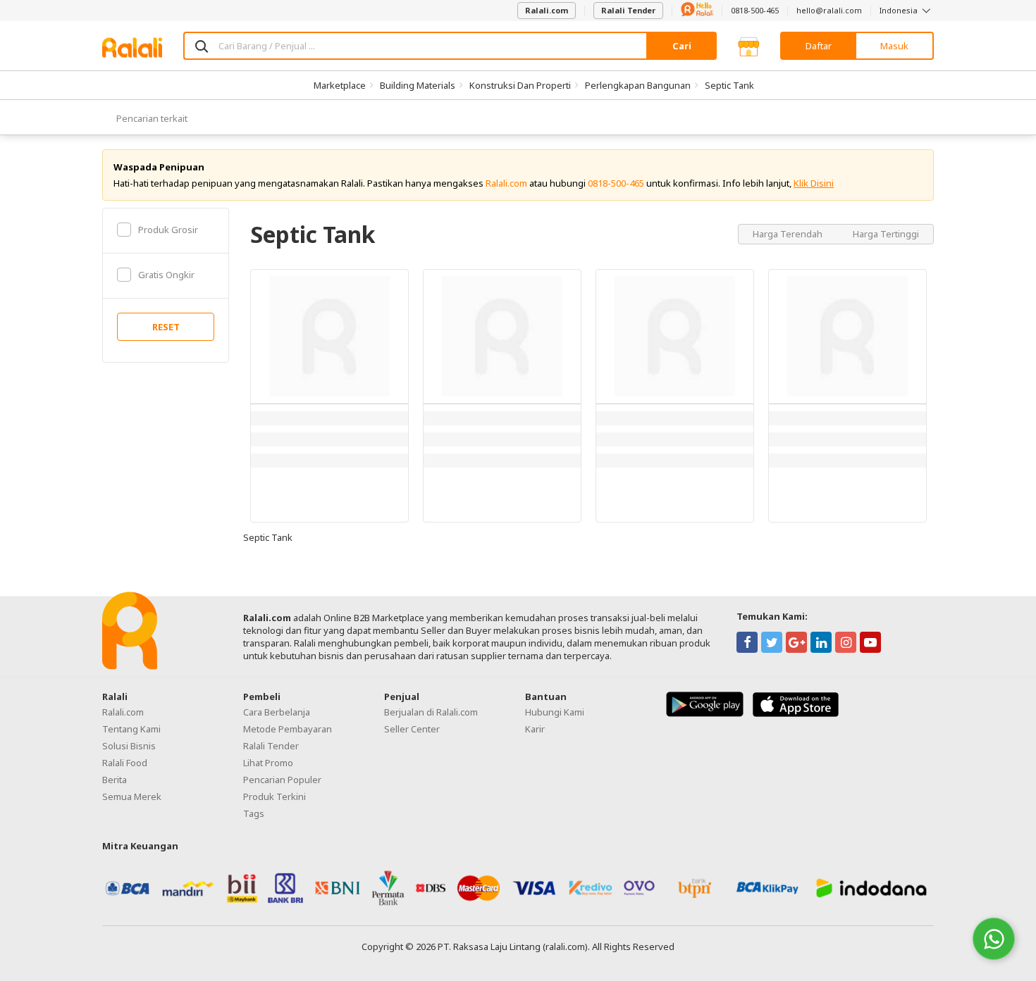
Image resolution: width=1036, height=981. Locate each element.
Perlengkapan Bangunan (638, 85)
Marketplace (340, 85)
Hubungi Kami (554, 712)
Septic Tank (729, 85)
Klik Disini (814, 183)
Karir (535, 729)
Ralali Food (124, 762)
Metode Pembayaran (287, 729)
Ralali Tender (628, 10)
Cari (681, 45)
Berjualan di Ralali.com (431, 712)
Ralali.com (546, 10)
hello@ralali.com (829, 10)
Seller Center (412, 729)
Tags (253, 813)
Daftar (819, 45)
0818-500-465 (755, 10)
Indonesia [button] (900, 10)
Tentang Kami (131, 729)
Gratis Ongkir (166, 274)
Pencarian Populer (282, 779)
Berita (114, 779)
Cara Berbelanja (276, 712)
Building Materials (417, 85)
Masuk (894, 45)
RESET (166, 326)
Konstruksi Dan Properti (520, 85)
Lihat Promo (268, 762)
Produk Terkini (274, 796)
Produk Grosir (168, 229)
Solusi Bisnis (129, 745)
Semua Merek (131, 796)
